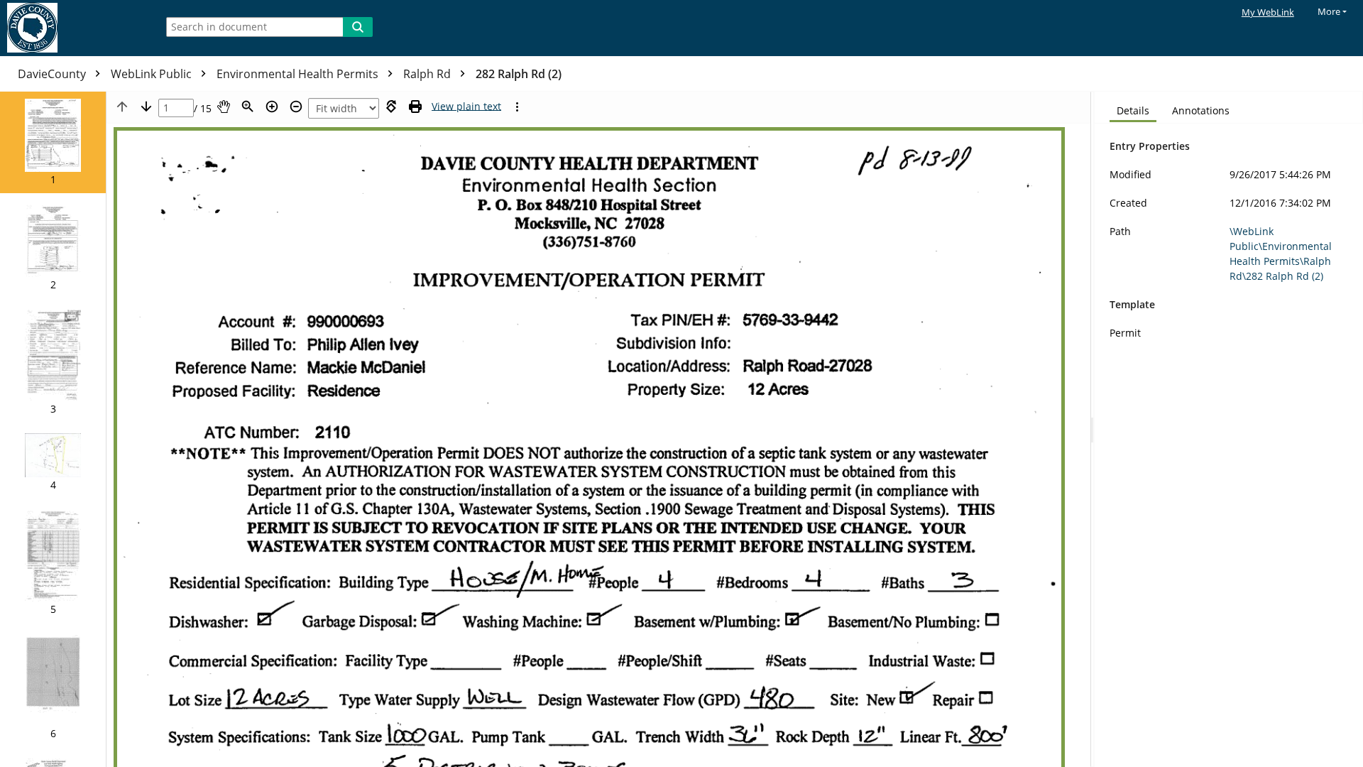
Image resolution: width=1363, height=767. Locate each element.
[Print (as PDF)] (415, 106)
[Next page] (146, 106)
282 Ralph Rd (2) (519, 74)
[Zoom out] (296, 106)
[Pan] (224, 106)
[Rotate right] (391, 106)
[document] (1229, 429)
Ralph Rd (428, 74)
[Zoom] (248, 106)
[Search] (358, 27)
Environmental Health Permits (299, 74)
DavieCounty (53, 74)
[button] (53, 142)
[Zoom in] (272, 106)
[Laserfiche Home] (74, 28)
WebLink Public (153, 74)
